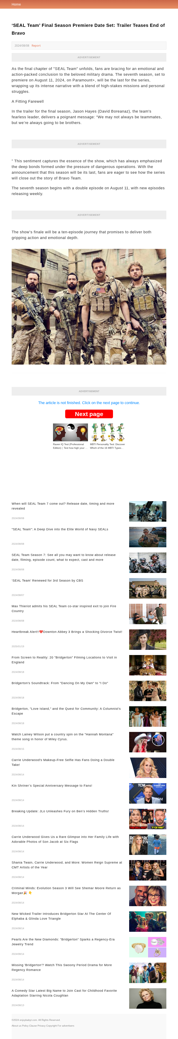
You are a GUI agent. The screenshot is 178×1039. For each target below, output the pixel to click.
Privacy (42, 1025)
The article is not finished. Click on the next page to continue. (89, 403)
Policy (25, 1025)
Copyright (51, 1025)
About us (16, 1025)
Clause (33, 1025)
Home (16, 4)
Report (36, 45)
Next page (89, 414)
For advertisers (66, 1025)
